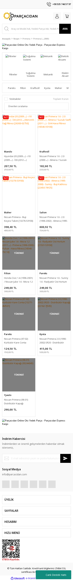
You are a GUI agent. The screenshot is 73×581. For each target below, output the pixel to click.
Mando (8, 151)
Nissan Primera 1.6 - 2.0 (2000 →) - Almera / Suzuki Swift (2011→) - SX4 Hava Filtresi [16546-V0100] (53, 158)
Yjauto (7, 395)
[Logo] (20, 16)
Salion (43, 212)
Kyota (43, 334)
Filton (7, 273)
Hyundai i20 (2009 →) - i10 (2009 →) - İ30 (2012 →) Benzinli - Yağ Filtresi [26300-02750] (17, 158)
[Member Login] (57, 16)
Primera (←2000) (41, 38)
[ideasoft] (18, 578)
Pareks (43, 273)
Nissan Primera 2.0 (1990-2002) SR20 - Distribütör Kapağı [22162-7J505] (53, 340)
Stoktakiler (15, 98)
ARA (65, 28)
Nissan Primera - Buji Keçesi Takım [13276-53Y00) (18, 218)
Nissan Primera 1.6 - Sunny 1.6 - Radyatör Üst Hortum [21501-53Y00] (54, 280)
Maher (8, 212)
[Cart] (67, 16)
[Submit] (65, 458)
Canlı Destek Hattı (56, 575)
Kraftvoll (44, 151)
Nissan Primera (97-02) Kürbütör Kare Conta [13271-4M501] (16, 340)
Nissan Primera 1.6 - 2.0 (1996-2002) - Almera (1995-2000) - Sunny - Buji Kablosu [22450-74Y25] (54, 219)
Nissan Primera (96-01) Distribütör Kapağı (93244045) (16, 401)
